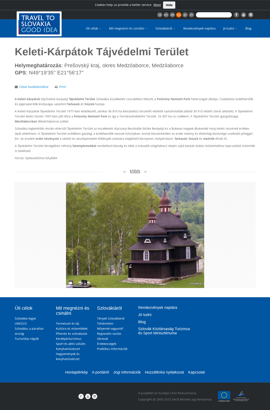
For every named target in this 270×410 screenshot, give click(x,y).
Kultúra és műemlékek (72, 329)
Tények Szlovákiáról (110, 318)
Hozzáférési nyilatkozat (164, 372)
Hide (169, 5)
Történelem (105, 323)
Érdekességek (106, 344)
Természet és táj (67, 323)
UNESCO (21, 323)
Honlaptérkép (76, 372)
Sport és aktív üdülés (70, 344)
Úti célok (92, 28)
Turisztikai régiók (27, 339)
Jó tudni (229, 28)
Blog (248, 28)
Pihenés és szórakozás (71, 334)
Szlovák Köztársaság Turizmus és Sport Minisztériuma (164, 331)
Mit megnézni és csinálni (127, 28)
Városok (102, 339)
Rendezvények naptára (199, 28)
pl (185, 15)
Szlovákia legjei (25, 318)
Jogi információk (127, 372)
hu (179, 15)
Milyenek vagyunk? (110, 329)
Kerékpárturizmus (68, 339)
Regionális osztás (109, 334)
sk (159, 15)
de (172, 15)
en (166, 15)
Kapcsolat (196, 372)
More (157, 5)
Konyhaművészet (68, 349)
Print (62, 87)
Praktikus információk (112, 349)
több (135, 171)
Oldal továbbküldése (34, 87)
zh (191, 15)
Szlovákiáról (164, 28)
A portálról (100, 372)
